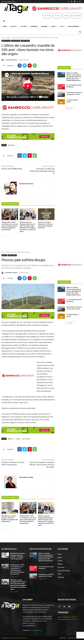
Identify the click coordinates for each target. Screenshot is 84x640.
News (8, 38)
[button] (79, 31)
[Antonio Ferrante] (3, 60)
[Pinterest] (29, 65)
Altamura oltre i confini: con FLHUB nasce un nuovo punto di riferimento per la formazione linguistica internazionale (10, 226)
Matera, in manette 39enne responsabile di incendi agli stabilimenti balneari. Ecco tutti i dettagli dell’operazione (73, 76)
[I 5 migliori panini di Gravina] (61, 101)
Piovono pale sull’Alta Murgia (12, 169)
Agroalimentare (6, 40)
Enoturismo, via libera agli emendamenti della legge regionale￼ (42, 171)
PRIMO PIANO (25, 40)
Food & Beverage (16, 40)
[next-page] (6, 236)
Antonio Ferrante (11, 60)
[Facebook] (68, 1)
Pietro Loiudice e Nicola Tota (18, 638)
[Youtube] (74, 1)
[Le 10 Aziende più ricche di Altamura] (61, 86)
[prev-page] (3, 236)
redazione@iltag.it (36, 630)
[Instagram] (71, 1)
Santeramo (11, 145)
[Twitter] (24, 65)
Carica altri (69, 108)
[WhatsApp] (34, 65)
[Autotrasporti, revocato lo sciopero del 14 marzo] (61, 94)
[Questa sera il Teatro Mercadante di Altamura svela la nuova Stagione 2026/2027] (46, 214)
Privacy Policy (64, 612)
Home (3, 38)
